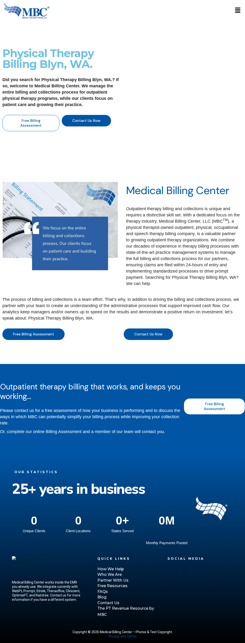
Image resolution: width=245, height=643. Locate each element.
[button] (238, 10)
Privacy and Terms (123, 636)
